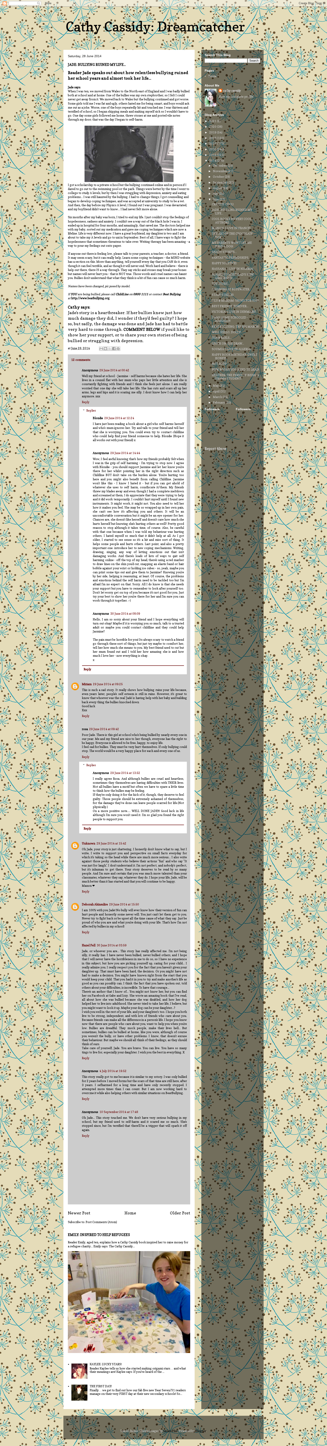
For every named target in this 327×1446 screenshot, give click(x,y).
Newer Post (79, 1212)
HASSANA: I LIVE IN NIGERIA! (232, 269)
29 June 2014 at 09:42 (104, 729)
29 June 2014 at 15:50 (124, 904)
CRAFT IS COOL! (223, 204)
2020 (213, 126)
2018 (213, 138)
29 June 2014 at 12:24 (119, 418)
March (218, 397)
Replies (91, 410)
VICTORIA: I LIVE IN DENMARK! (234, 311)
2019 (213, 132)
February (219, 402)
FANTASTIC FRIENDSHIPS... (231, 257)
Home (130, 1212)
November (220, 171)
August (218, 188)
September (220, 182)
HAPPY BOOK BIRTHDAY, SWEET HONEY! (234, 356)
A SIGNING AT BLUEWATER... (231, 289)
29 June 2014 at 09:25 (108, 684)
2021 (213, 121)
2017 (213, 143)
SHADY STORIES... (224, 252)
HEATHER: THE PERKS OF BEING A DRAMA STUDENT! (235, 376)
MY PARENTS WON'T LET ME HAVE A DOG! (232, 244)
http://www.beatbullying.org (90, 298)
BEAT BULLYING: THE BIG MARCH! (235, 326)
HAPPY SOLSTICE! (224, 263)
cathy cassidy (232, 90)
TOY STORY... (221, 283)
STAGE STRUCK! (223, 295)
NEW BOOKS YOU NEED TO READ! (235, 369)
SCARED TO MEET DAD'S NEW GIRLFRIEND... (233, 276)
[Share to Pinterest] (118, 348)
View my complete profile (236, 96)
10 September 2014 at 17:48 (118, 1112)
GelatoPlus (170, 1431)
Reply (85, 402)
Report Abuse (215, 448)
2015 (213, 155)
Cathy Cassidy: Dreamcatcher (155, 26)
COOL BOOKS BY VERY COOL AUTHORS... (231, 220)
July (216, 193)
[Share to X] (109, 348)
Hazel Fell (88, 945)
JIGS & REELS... (222, 337)
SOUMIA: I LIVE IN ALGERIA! (231, 349)
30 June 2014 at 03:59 (112, 945)
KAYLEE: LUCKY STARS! (106, 1364)
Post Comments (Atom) (101, 1222)
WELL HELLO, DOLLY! (226, 332)
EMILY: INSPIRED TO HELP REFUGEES (99, 1235)
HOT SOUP (219, 364)
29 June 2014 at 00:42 (114, 370)
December (220, 165)
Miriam (87, 684)
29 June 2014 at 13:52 (125, 773)
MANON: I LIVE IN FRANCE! (231, 228)
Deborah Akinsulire (95, 904)
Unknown (88, 843)
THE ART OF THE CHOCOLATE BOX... (232, 235)
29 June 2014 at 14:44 (125, 453)
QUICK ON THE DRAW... (228, 343)
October (219, 176)
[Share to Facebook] (114, 348)
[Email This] (101, 348)
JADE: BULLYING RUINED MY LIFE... (232, 211)
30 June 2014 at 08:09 (125, 613)
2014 (213, 160)
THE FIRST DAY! (101, 1386)
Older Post (180, 1212)
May (216, 385)
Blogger (200, 1431)
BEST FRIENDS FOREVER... (230, 306)
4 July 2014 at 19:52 (113, 1071)
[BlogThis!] (105, 348)
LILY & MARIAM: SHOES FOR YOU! (235, 300)
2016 (213, 149)
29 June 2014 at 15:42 (111, 843)
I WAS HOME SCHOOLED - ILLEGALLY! (230, 319)
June (216, 199)
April (216, 391)
